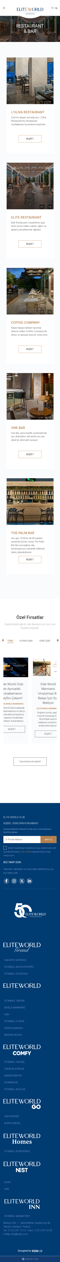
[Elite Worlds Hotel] (10, 80)
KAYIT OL (48, 840)
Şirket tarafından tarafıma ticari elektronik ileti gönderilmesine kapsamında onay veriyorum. (29, 852)
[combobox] (52, 8)
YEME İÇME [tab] (44, 641)
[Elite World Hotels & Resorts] (56, 9)
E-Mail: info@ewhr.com (15, 1234)
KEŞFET (30, 139)
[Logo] (30, 11)
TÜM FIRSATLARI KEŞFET (30, 761)
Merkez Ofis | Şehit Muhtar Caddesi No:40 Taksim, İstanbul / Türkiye (26, 1224)
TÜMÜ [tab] (10, 641)
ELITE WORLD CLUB (14, 817)
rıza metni (25, 851)
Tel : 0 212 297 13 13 (14, 1230)
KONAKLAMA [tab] (26, 641)
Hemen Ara (31, 1258)
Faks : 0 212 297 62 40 (40, 1230)
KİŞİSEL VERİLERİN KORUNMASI (20, 823)
